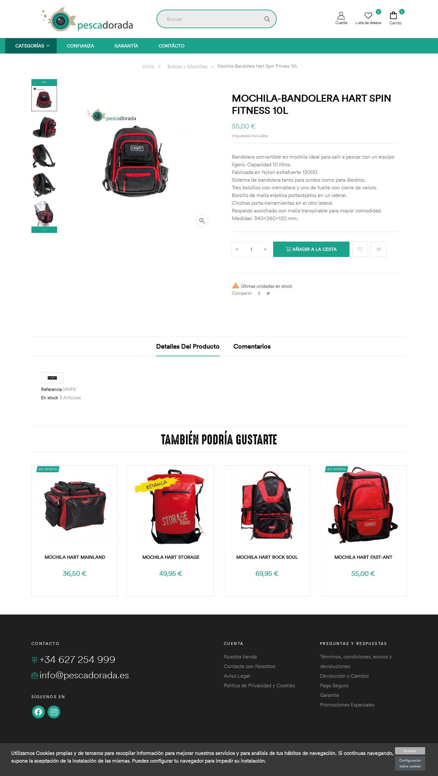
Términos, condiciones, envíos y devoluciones (356, 661)
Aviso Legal (237, 676)
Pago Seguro (334, 685)
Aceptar (410, 750)
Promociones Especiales (347, 704)
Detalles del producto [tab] (188, 346)
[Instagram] (53, 712)
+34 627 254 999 (77, 659)
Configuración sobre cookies (410, 763)
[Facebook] (38, 712)
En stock (49, 397)
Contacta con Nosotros (249, 666)
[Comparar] (378, 249)
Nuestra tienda (240, 656)
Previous (44, 230)
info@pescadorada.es (84, 675)
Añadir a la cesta (314, 249)
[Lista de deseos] (360, 249)
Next (44, 82)
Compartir (259, 293)
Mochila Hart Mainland (75, 557)
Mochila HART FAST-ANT (363, 557)
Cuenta (341, 22)
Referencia (51, 389)
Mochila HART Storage (170, 557)
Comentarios (252, 346)
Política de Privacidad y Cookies (259, 685)
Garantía (329, 695)
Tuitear (268, 293)
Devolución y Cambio (344, 676)
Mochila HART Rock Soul (267, 557)
